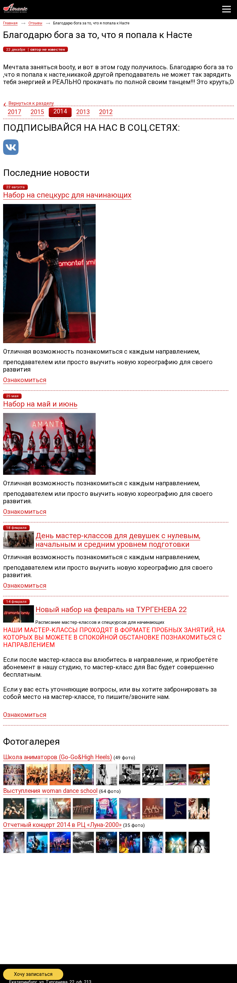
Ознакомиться (24, 380)
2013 (83, 112)
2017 (14, 112)
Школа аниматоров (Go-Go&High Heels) (57, 757)
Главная (10, 23)
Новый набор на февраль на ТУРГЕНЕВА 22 (111, 609)
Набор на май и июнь (40, 404)
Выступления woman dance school (50, 790)
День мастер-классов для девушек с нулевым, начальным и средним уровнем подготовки (117, 540)
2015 (37, 112)
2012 (106, 112)
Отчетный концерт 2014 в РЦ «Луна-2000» (62, 824)
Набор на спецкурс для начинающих (67, 195)
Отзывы (35, 23)
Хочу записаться (33, 974)
